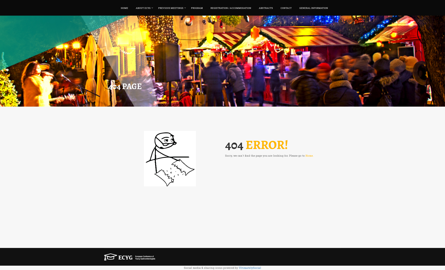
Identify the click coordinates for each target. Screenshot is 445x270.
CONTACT (286, 8)
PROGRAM (197, 8)
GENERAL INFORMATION (313, 8)
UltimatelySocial (250, 267)
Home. (309, 155)
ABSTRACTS (266, 8)
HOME (124, 8)
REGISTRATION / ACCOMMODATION (231, 8)
